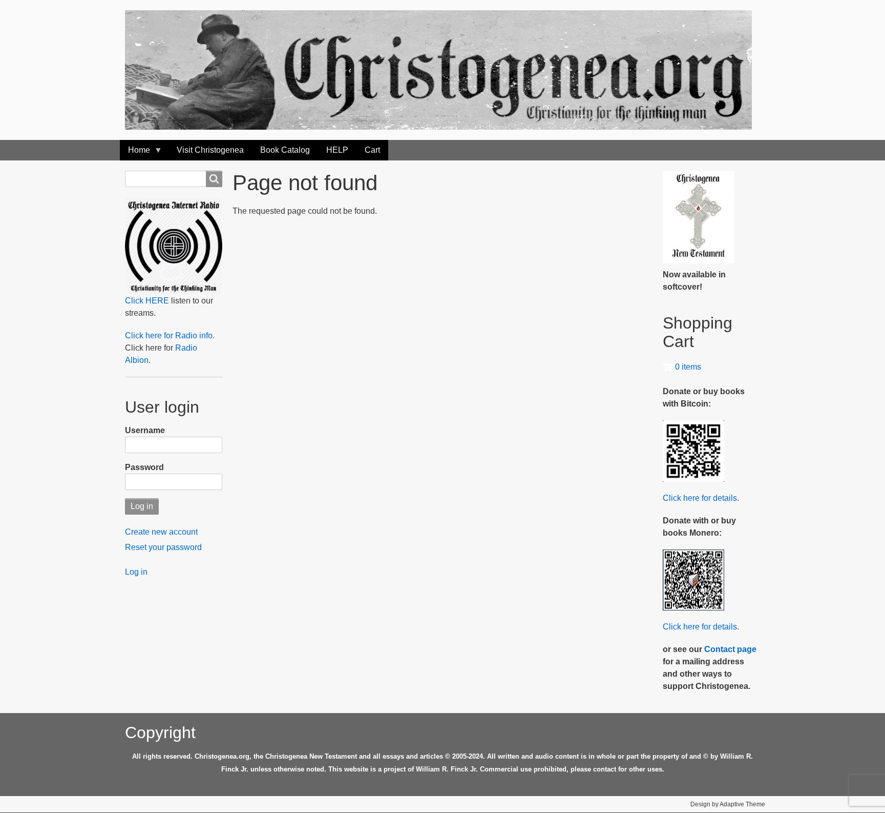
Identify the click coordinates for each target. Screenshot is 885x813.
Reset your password (163, 547)
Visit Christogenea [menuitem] (210, 150)
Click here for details (700, 498)
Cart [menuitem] (372, 150)
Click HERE (147, 300)
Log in (136, 571)
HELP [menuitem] (337, 150)
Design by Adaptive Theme (727, 804)
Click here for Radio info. (170, 335)
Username (145, 430)
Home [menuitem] (135, 153)
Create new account (161, 531)
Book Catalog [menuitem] (285, 150)
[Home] (442, 70)
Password (144, 467)
